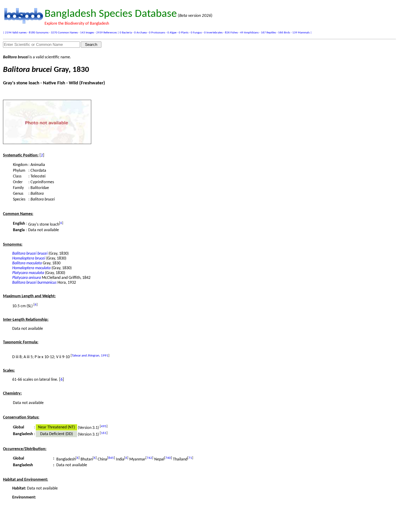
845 (111, 458)
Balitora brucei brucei (30, 254)
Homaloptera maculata (31, 268)
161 (103, 433)
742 (149, 458)
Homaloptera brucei (28, 258)
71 (190, 458)
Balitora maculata (27, 263)
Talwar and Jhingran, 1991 (90, 355)
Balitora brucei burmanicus (34, 283)
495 (103, 426)
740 (168, 458)
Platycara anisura (26, 278)
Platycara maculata (28, 273)
